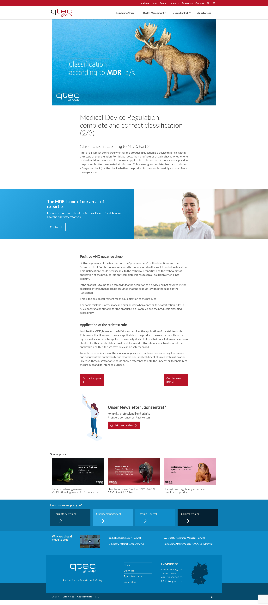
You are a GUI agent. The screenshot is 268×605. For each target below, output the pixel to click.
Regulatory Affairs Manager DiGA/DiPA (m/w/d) (188, 543)
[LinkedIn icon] (212, 597)
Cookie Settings (84, 596)
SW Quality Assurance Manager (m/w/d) (184, 537)
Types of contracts (133, 576)
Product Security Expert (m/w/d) (124, 537)
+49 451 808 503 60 (171, 577)
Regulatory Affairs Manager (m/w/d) (126, 543)
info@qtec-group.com (172, 581)
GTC (97, 596)
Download (129, 570)
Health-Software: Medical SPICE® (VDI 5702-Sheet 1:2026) (131, 490)
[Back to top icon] (255, 599)
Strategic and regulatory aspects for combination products (185, 490)
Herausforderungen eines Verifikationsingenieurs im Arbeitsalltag (75, 490)
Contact (55, 596)
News (127, 565)
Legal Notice (68, 596)
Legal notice (130, 581)
